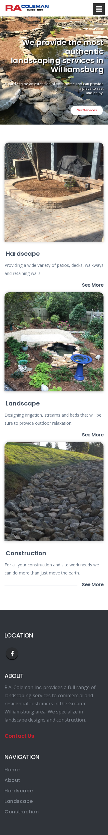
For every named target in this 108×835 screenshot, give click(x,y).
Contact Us (19, 736)
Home (12, 769)
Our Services (86, 110)
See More (93, 285)
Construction (26, 553)
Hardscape (23, 253)
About (12, 780)
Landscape (23, 403)
